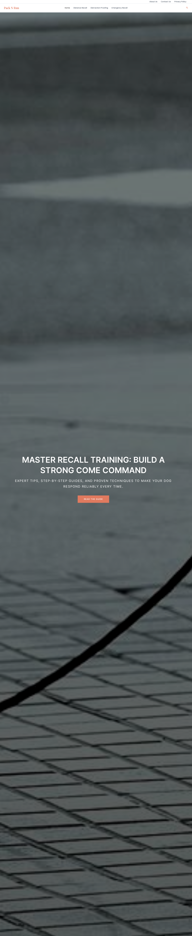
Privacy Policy (180, 1)
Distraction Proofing (99, 8)
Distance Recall (80, 8)
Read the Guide (93, 499)
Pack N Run (11, 8)
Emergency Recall (119, 8)
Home (67, 8)
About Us (153, 1)
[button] (187, 7)
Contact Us (166, 1)
